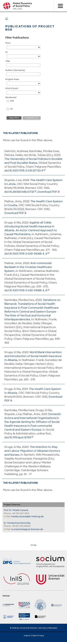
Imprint (27, 635)
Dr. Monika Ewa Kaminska (17, 523)
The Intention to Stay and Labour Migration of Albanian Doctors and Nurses (32, 450)
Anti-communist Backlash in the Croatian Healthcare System (28, 267)
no (11, 108)
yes (12, 100)
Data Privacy (38, 635)
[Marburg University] (9, 616)
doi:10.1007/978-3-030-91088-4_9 (25, 253)
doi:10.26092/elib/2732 (19, 191)
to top (33, 545)
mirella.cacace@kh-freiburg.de (27, 516)
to (6, 52)
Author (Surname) (15, 70)
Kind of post (11, 88)
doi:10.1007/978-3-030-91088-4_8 (25, 290)
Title (7, 61)
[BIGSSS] (25, 605)
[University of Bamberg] (41, 605)
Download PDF (47, 191)
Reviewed (10, 97)
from (8, 43)
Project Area (12, 79)
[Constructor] (9, 605)
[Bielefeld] (41, 616)
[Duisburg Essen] (25, 616)
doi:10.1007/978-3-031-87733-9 (23, 170)
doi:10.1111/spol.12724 (17, 437)
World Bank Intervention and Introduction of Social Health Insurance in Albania (33, 356)
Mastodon (52, 628)
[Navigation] (60, 6)
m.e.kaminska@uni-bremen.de (27, 529)
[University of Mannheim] (57, 605)
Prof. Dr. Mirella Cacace (16, 510)
